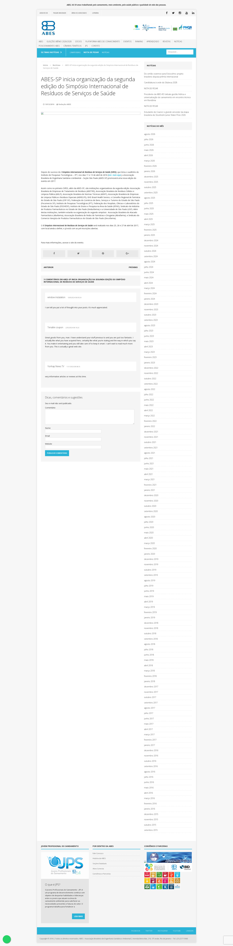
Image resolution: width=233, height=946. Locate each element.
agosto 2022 (149, 389)
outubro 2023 (150, 314)
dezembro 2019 (151, 559)
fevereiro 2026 (150, 166)
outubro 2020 (150, 506)
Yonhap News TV (55, 366)
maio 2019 (148, 596)
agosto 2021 (149, 453)
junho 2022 (149, 399)
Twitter (148, 931)
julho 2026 (148, 139)
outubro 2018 (150, 633)
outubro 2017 (150, 697)
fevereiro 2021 (150, 485)
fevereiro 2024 (150, 293)
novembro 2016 (151, 755)
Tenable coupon (55, 327)
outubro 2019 (150, 569)
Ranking (139, 41)
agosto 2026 (149, 134)
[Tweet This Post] (78, 253)
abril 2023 (148, 346)
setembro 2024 (151, 256)
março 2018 (149, 670)
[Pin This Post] (103, 253)
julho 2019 (148, 585)
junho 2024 (149, 272)
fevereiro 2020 (150, 548)
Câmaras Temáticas (72, 46)
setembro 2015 (151, 830)
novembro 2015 (151, 819)
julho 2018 (148, 649)
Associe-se (44, 13)
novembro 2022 (151, 373)
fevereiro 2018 (150, 676)
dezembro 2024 (151, 240)
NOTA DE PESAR (151, 88)
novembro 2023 (151, 309)
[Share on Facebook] (54, 253)
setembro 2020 (151, 511)
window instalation (56, 297)
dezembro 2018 (151, 623)
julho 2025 (148, 203)
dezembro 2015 (151, 814)
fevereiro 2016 (150, 803)
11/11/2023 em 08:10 (73, 367)
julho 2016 (148, 777)
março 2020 (149, 543)
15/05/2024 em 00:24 (74, 297)
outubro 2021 (150, 442)
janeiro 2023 (149, 362)
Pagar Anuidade (59, 13)
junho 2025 (149, 208)
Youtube (177, 931)
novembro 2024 (151, 245)
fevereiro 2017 (150, 739)
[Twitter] (173, 13)
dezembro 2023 (151, 304)
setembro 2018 (151, 639)
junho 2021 (149, 463)
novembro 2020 (151, 500)
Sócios (78, 41)
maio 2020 (148, 532)
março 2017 (149, 734)
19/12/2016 (49, 104)
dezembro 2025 (151, 176)
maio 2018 (148, 660)
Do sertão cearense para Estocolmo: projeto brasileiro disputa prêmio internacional (163, 75)
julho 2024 (148, 267)
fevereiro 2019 (150, 612)
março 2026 (149, 160)
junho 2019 (149, 591)
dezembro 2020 (151, 495)
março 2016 (149, 798)
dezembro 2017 (151, 686)
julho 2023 (148, 330)
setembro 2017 (151, 702)
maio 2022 (148, 405)
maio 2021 (148, 468)
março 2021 (149, 479)
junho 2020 (149, 527)
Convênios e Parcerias (102, 873)
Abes (41, 41)
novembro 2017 (151, 692)
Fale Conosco (98, 853)
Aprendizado (153, 41)
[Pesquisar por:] (179, 51)
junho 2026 (149, 145)
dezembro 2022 (151, 368)
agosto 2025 (149, 198)
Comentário (50, 407)
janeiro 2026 (149, 171)
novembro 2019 (151, 564)
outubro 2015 (150, 825)
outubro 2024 (150, 251)
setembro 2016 (151, 766)
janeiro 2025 (149, 235)
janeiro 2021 (149, 490)
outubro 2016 (150, 761)
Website (48, 444)
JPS (86, 46)
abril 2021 (148, 474)
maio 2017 (148, 724)
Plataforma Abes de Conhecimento (102, 41)
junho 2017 (149, 718)
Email (47, 436)
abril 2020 (148, 538)
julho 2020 (148, 522)
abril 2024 (148, 283)
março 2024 (149, 288)
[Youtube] (186, 13)
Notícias (178, 41)
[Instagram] (180, 13)
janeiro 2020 (149, 554)
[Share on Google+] (127, 253)
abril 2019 (148, 601)
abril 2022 (148, 410)
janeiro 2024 (149, 299)
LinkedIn (189, 931)
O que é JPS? (52, 884)
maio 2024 (148, 277)
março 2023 (149, 352)
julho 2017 (148, 713)
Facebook (135, 931)
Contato (95, 46)
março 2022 (149, 415)
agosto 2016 (149, 771)
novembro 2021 (151, 437)
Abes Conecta (98, 868)
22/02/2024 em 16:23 (72, 328)
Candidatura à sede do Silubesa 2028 (160, 82)
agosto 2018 (149, 644)
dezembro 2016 (151, 750)
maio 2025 (148, 214)
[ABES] (62, 27)
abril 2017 (148, 729)
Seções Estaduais (100, 863)
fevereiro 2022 (150, 421)
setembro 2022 (151, 384)
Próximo (133, 267)
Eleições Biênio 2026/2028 (59, 41)
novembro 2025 (151, 182)
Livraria (95, 13)
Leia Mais (78, 916)
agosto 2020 (149, 516)
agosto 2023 (149, 325)
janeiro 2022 (149, 426)
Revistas (167, 41)
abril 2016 (148, 793)
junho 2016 (149, 782)
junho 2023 (149, 336)
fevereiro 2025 (150, 229)
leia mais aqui (114, 175)
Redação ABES (65, 104)
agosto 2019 (149, 580)
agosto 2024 (149, 261)
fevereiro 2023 (150, 357)
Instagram (162, 931)
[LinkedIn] (193, 13)
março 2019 (149, 607)
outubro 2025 (150, 187)
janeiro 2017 (149, 745)
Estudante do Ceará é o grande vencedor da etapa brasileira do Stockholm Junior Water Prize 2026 (166, 113)
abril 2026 (148, 155)
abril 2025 (148, 219)
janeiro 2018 (149, 681)
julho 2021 (148, 458)
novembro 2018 (151, 628)
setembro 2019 (151, 575)
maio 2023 (148, 341)
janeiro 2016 (149, 808)
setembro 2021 (151, 447)
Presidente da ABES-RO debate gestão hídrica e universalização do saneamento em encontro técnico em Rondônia (167, 97)
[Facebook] (167, 13)
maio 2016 (148, 787)
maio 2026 (148, 150)
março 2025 (149, 224)
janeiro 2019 (149, 617)
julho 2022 (148, 394)
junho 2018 (149, 654)
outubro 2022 (150, 378)
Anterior (48, 267)
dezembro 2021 (151, 431)
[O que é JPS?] (65, 877)
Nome (48, 428)
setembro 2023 (151, 320)
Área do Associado (79, 13)
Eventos (128, 41)
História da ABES (99, 858)
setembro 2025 (151, 192)
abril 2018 (148, 665)
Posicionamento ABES (49, 46)
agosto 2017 (149, 708)
